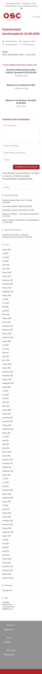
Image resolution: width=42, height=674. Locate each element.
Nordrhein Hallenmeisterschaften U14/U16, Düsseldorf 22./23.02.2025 (21, 71)
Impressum (8, 630)
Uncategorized (11, 44)
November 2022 (7, 421)
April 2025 (5, 311)
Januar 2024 (6, 368)
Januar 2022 (6, 456)
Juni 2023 (5, 395)
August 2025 (6, 295)
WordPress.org (7, 609)
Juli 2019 (5, 540)
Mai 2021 (5, 486)
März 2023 (5, 406)
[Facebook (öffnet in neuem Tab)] (21, 8)
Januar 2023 (6, 414)
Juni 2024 (5, 349)
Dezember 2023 (7, 372)
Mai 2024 (5, 353)
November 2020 (7, 490)
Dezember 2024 (7, 326)
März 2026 (5, 269)
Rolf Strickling (11, 41)
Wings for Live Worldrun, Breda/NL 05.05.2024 (21, 101)
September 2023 (7, 383)
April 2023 (5, 402)
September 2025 (7, 291)
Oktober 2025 (6, 288)
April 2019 (5, 551)
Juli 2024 (5, 345)
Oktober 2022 (6, 425)
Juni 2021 (5, 482)
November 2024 (7, 330)
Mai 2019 (5, 547)
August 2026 (6, 250)
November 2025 (7, 284)
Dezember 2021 (7, 459)
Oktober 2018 (6, 574)
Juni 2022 (5, 437)
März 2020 (5, 509)
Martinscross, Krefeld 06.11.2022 (21, 85)
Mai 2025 (5, 307)
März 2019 (5, 555)
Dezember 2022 (7, 418)
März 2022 (5, 448)
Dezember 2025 (7, 280)
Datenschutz (9, 655)
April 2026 (5, 265)
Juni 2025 (5, 303)
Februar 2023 (6, 410)
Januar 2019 (6, 563)
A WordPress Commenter (10, 235)
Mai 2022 (5, 440)
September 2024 (7, 337)
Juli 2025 (5, 299)
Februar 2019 (6, 559)
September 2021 (7, 471)
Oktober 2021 (6, 467)
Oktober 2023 (6, 379)
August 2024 (6, 341)
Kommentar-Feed (8, 607)
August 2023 (6, 387)
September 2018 (7, 578)
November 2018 (7, 570)
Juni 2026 (5, 257)
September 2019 (7, 532)
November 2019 (7, 524)
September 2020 (7, 498)
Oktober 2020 (6, 494)
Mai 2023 (5, 398)
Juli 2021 (5, 479)
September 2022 (7, 429)
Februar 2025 (6, 318)
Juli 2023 (5, 391)
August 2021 (6, 475)
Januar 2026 (6, 276)
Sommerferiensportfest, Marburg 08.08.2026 (17, 206)
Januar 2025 (6, 322)
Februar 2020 (6, 513)
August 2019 (6, 536)
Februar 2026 (6, 272)
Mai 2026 (5, 261)
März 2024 (5, 360)
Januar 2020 (6, 517)
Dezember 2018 (7, 566)
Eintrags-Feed (7, 604)
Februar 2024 (6, 364)
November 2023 (7, 375)
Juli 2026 (5, 253)
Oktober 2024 (6, 334)
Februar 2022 (6, 452)
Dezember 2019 (7, 521)
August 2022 (6, 433)
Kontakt (7, 642)
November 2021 (7, 463)
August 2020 (6, 502)
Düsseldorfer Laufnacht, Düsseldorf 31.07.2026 (18, 210)
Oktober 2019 (6, 528)
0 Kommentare (29, 44)
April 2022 (5, 444)
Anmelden (5, 602)
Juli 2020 (5, 505)
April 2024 (5, 356)
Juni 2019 (5, 543)
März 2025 (5, 314)
